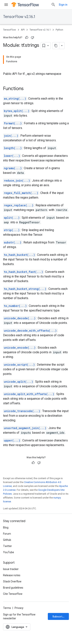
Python (59, 29)
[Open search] (53, 4)
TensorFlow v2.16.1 (19, 16)
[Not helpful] (32, 37)
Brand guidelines (13, 587)
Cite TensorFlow (12, 593)
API (23, 29)
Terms (7, 607)
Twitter (7, 546)
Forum (7, 533)
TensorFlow (9, 29)
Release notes (11, 575)
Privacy (19, 607)
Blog (5, 527)
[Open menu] (6, 4)
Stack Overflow (12, 581)
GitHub (7, 539)
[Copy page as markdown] (55, 45)
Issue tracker (11, 569)
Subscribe (59, 616)
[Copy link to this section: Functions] (27, 89)
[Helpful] (27, 37)
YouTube (8, 552)
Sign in (63, 4)
